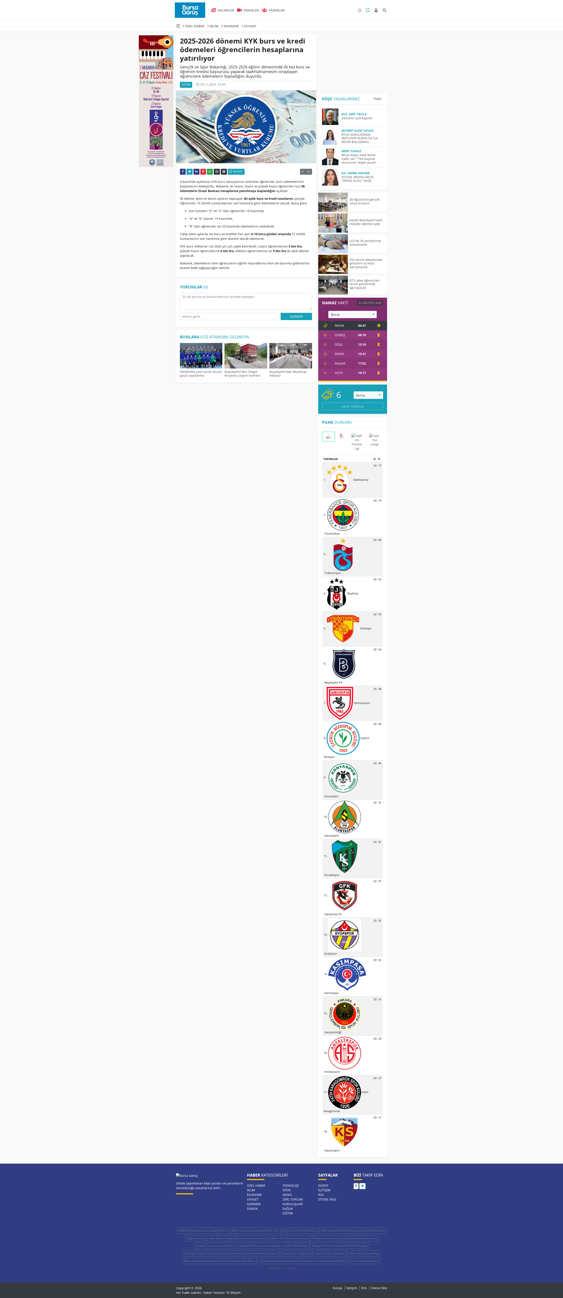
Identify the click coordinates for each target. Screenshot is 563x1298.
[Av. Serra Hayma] (332, 177)
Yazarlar (276, 10)
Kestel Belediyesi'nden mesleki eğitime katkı (366, 222)
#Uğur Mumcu (195, 1238)
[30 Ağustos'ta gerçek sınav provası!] (333, 202)
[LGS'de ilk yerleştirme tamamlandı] (333, 243)
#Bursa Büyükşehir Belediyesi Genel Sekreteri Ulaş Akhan (219, 1261)
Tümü (377, 99)
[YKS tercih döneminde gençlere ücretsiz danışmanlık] (333, 264)
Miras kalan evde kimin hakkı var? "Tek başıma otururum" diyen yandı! (359, 159)
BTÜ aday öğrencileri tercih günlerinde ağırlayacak (364, 284)
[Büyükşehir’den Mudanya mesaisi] (290, 356)
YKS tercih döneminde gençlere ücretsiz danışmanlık (365, 263)
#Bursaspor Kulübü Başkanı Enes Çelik (255, 1230)
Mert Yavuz (351, 151)
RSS (321, 1195)
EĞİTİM (186, 84)
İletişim (324, 1190)
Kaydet (237, 171)
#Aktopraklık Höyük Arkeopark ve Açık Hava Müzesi (352, 1230)
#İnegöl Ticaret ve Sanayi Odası (215, 1246)
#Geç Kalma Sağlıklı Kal (296, 1253)
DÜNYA (252, 1208)
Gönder (296, 316)
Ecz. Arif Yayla (354, 114)
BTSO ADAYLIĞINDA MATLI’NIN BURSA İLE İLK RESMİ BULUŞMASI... (360, 138)
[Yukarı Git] (551, 1286)
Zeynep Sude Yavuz (357, 130)
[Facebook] (356, 1186)
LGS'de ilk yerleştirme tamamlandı (365, 243)
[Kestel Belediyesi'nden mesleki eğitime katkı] (333, 223)
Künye (323, 1185)
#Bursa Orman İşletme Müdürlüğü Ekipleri (252, 1253)
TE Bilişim (233, 1293)
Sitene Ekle (327, 1199)
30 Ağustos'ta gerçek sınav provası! (364, 201)
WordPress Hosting (282, 1268)
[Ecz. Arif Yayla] (332, 116)
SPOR (287, 1190)
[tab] (328, 437)
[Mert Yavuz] (332, 157)
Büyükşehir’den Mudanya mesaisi (288, 374)
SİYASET (250, 26)
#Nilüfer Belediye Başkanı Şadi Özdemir (203, 1230)
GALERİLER (225, 10)
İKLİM (214, 26)
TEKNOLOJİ (291, 1185)
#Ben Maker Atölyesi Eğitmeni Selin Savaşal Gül (238, 1238)
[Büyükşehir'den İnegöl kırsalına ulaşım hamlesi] (246, 356)
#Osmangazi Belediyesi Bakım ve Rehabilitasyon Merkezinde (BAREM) (302, 1261)
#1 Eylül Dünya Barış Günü (360, 1238)
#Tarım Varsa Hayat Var (364, 1261)
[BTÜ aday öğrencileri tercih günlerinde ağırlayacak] (333, 285)
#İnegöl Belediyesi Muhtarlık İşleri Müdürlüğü (339, 1246)
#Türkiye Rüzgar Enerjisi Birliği (203, 1253)
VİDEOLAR (251, 10)
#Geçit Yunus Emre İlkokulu (300, 1230)
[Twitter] (362, 1186)
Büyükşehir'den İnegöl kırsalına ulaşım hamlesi (242, 374)
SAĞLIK (288, 1208)
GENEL (287, 1195)
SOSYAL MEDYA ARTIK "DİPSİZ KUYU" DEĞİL (358, 179)
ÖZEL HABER (194, 26)
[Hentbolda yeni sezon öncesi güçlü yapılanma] (201, 356)
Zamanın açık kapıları (357, 118)
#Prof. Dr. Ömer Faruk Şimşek (290, 1238)
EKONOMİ (231, 26)
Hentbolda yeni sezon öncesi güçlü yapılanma (201, 374)
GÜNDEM (254, 1204)
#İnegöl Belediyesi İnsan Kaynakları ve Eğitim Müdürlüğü (273, 1246)
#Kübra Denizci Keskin (326, 1238)
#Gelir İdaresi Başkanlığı (364, 1253)
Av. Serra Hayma (356, 173)
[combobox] (352, 314)
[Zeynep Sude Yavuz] (332, 136)
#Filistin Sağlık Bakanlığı (329, 1253)
